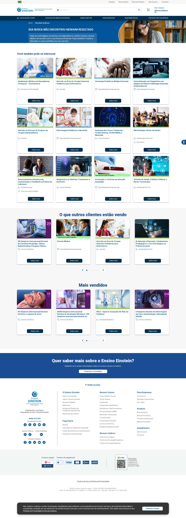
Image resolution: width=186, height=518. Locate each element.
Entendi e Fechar (152, 509)
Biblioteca (66, 405)
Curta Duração (105, 417)
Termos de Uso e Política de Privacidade (93, 481)
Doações (112, 2)
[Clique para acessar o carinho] (148, 9)
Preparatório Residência (109, 405)
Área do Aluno (123, 2)
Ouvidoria (165, 2)
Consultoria (141, 396)
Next (103, 270)
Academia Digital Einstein (109, 427)
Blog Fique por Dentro (71, 414)
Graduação (104, 402)
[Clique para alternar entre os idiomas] (21, 2)
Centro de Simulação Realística (111, 440)
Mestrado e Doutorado (108, 414)
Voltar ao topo (93, 385)
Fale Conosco (153, 2)
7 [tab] (98, 270)
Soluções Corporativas (145, 399)
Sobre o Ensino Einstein (71, 399)
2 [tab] (88, 270)
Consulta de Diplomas (145, 418)
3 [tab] (90, 270)
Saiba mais (36, 101)
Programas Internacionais (72, 434)
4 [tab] (92, 270)
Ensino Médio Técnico (108, 396)
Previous (83, 270)
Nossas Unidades (69, 402)
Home (30, 23)
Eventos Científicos (107, 424)
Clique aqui (132, 458)
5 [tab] (94, 270)
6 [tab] (96, 270)
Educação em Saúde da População (75, 428)
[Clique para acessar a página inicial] (34, 12)
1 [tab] (86, 270)
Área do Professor (138, 2)
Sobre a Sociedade (70, 396)
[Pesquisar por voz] (58, 10)
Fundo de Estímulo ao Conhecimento (76, 431)
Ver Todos (141, 402)
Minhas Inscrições (143, 422)
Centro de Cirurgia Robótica (110, 443)
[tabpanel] (34, 241)
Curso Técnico (105, 399)
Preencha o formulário (93, 371)
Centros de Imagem (107, 437)
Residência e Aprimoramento (111, 408)
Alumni (65, 425)
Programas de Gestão (108, 421)
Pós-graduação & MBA (108, 411)
